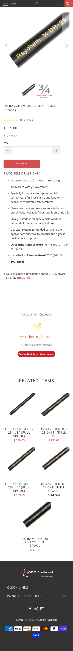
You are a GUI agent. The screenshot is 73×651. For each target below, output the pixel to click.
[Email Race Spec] (42, 609)
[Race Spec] (36, 3)
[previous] (7, 45)
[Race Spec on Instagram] (36, 609)
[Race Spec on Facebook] (30, 609)
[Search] (60, 3)
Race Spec (29, 619)
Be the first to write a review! (36, 354)
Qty (6, 143)
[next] (66, 45)
